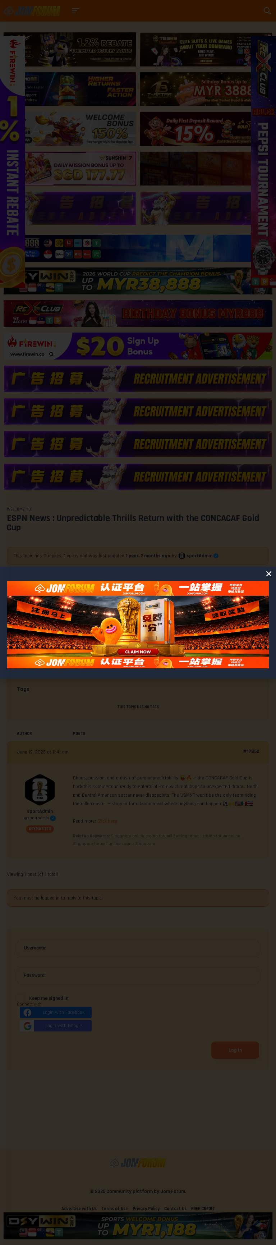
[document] (138, 622)
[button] (268, 573)
